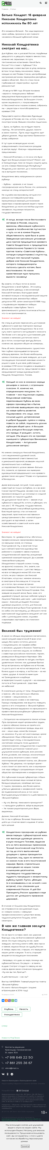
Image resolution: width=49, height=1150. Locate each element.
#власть (23, 1009)
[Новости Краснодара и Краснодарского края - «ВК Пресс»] (7, 3)
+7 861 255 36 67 (18, 1063)
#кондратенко (12, 1014)
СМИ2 (4, 1026)
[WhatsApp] (12, 1000)
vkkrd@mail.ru (12, 1068)
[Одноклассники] (6, 1000)
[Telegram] (15, 1000)
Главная (5, 9)
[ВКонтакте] (3, 1000)
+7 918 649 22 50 (19, 1057)
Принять (25, 1146)
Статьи (13, 9)
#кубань (8, 1009)
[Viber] (9, 1000)
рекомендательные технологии (13, 1119)
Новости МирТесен (11, 1038)
